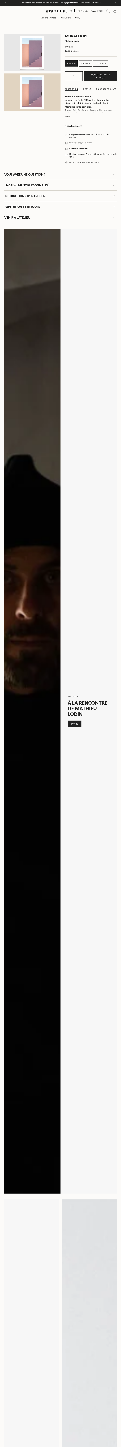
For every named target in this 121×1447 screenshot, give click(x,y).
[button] (48, 18)
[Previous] (5, 2)
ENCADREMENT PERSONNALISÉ (26, 185)
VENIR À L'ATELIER (17, 217)
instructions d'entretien (25, 196)
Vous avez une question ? (24, 174)
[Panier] (114, 11)
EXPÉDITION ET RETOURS (22, 206)
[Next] (115, 2)
